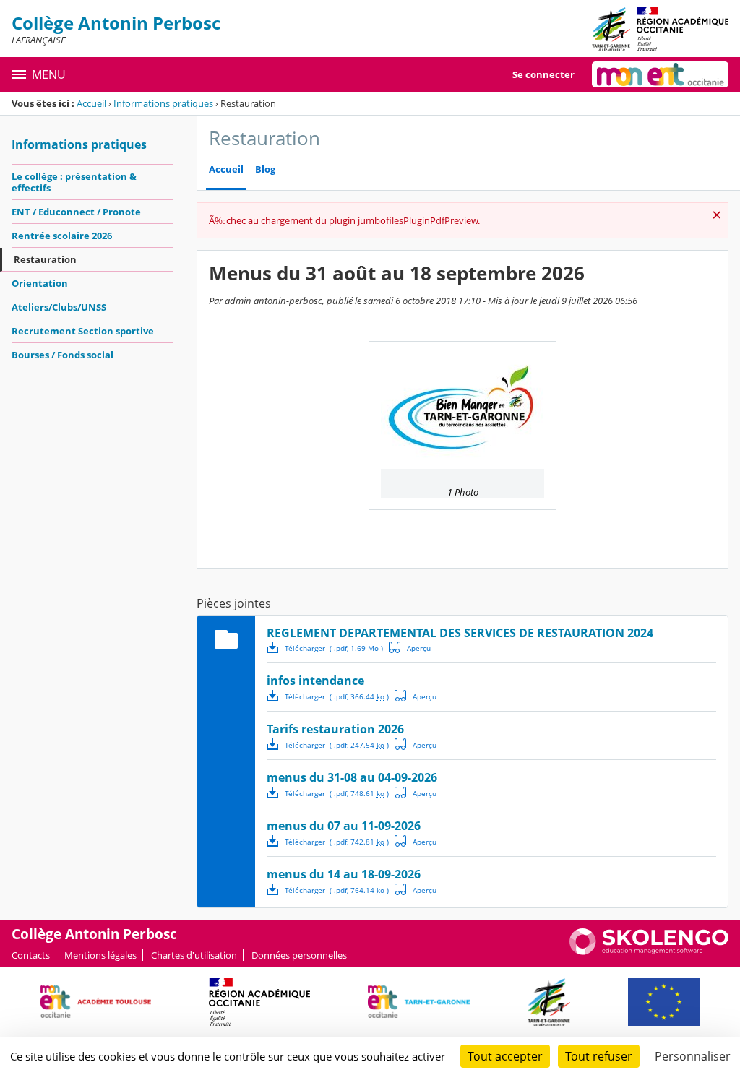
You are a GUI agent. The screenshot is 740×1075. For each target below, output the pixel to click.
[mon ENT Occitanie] (660, 74)
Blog (265, 169)
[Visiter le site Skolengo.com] (648, 951)
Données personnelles (299, 955)
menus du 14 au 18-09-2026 (344, 874)
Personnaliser (693, 1056)
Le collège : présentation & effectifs (74, 182)
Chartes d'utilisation (194, 955)
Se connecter (543, 74)
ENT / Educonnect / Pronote (76, 211)
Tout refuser (598, 1056)
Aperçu (410, 647)
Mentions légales (100, 955)
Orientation (40, 283)
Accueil (91, 103)
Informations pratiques (163, 103)
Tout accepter (505, 1056)
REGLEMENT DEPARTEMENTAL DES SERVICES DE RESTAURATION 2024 (460, 633)
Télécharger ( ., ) (334, 648)
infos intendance (315, 680)
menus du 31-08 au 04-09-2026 (352, 777)
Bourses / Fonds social (62, 354)
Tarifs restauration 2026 (335, 729)
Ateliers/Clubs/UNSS (59, 307)
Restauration (45, 259)
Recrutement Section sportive (83, 330)
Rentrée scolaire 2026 (62, 235)
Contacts (31, 955)
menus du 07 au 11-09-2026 (344, 826)
